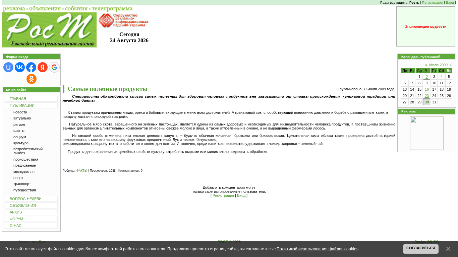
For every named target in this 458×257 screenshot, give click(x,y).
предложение (24, 165)
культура (20, 143)
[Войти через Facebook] (31, 67)
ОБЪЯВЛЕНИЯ (23, 205)
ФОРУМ (16, 219)
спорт (18, 178)
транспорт (22, 184)
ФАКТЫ (81, 170)
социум (19, 137)
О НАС (15, 226)
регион (19, 124)
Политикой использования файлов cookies (317, 249)
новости (20, 112)
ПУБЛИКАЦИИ (22, 105)
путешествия (24, 190)
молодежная (24, 172)
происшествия (25, 159)
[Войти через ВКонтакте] (20, 67)
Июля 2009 (438, 65)
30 (427, 102)
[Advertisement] (229, 69)
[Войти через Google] (54, 67)
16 (427, 89)
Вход (450, 2)
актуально (22, 118)
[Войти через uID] (8, 67)
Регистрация (432, 2)
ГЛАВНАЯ (18, 99)
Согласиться (420, 248)
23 (427, 96)
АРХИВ (16, 212)
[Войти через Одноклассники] (31, 79)
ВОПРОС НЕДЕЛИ (26, 199)
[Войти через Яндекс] (43, 67)
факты (18, 130)
